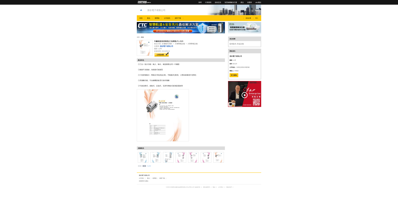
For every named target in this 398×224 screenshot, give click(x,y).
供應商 (249, 2)
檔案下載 (162, 178)
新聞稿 (157, 18)
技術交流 (218, 2)
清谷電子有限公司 (156, 10)
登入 (256, 18)
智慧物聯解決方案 (231, 2)
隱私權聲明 (206, 187)
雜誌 (214, 187)
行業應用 (208, 2)
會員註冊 (248, 18)
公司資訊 (167, 18)
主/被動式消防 (167, 44)
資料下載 (178, 18)
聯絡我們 (229, 187)
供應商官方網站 (143, 181)
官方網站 (234, 75)
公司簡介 (141, 178)
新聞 (200, 2)
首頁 (141, 18)
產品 (242, 2)
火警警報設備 (180, 44)
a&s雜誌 (258, 2)
